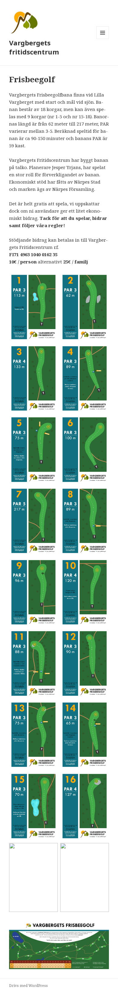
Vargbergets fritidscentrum (34, 47)
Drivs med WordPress (28, 985)
